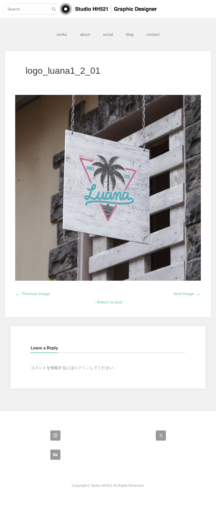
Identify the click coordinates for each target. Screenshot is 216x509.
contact (153, 34)
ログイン (82, 367)
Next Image (187, 293)
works (62, 34)
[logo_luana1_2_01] (108, 279)
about (85, 34)
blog (130, 34)
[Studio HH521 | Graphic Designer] (108, 9)
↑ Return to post (108, 302)
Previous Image (32, 293)
